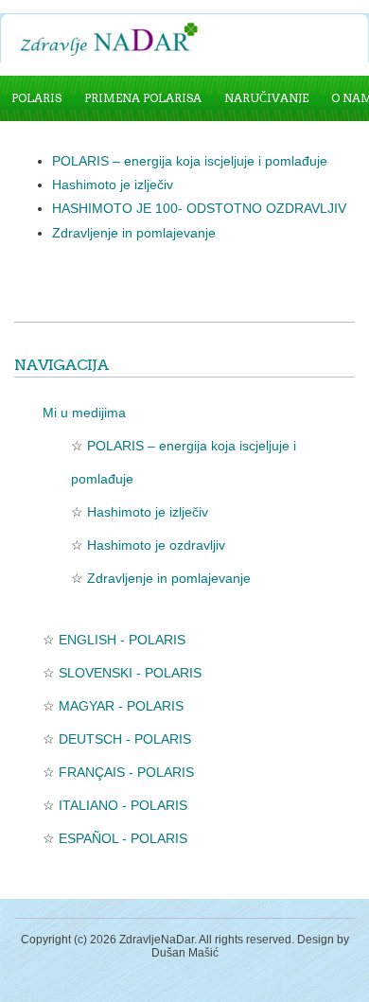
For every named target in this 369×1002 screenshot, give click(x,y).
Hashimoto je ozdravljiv (156, 545)
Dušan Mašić (185, 952)
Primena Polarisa (143, 98)
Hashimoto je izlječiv (114, 184)
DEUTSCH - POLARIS (125, 739)
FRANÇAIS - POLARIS (126, 772)
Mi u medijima (84, 412)
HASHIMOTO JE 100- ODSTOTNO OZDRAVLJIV (199, 208)
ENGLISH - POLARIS (122, 639)
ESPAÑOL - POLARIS (123, 838)
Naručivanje (266, 98)
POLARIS (36, 98)
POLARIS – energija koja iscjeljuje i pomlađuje (189, 160)
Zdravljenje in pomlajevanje (134, 232)
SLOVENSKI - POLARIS (130, 672)
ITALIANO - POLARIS (123, 805)
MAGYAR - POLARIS (121, 705)
